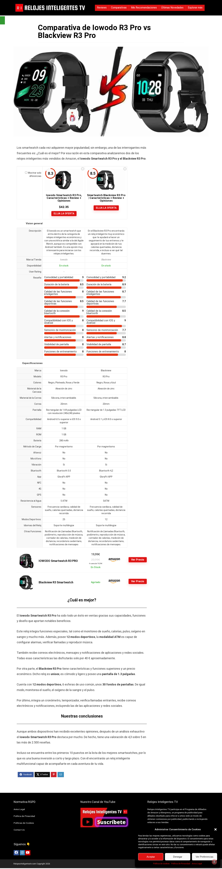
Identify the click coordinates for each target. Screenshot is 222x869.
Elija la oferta (64, 213)
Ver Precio (137, 559)
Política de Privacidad (180, 863)
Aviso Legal (197, 863)
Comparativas (119, 7)
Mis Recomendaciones (144, 7)
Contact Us (19, 830)
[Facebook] (16, 852)
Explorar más (195, 7)
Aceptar (151, 856)
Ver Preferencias (204, 856)
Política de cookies (161, 863)
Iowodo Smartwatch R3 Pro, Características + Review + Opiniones (64, 197)
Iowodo (64, 259)
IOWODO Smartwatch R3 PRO (58, 561)
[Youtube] (27, 852)
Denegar (177, 856)
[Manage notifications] (214, 861)
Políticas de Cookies (24, 823)
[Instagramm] (22, 852)
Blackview (106, 259)
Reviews (102, 7)
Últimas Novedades (172, 7)
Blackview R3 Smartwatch (56, 582)
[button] (215, 829)
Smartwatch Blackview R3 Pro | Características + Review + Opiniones (106, 197)
